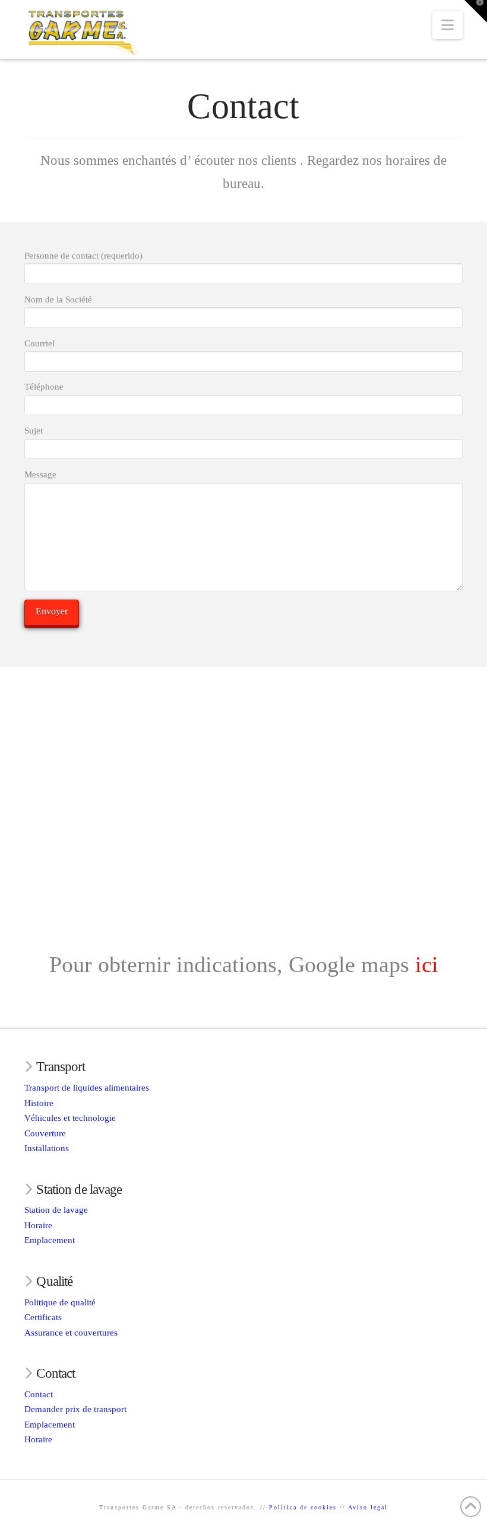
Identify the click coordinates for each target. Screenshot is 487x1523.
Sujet (33, 430)
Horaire (38, 1225)
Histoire (38, 1103)
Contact (38, 1394)
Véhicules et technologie (70, 1118)
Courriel (39, 343)
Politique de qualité (60, 1302)
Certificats (43, 1317)
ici (426, 964)
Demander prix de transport (75, 1409)
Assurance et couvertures (71, 1332)
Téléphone (44, 386)
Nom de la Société (58, 299)
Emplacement (49, 1240)
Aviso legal (368, 1507)
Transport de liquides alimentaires (86, 1087)
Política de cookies (303, 1507)
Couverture (45, 1133)
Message (40, 474)
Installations (46, 1148)
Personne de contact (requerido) (83, 255)
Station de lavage (56, 1210)
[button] (447, 25)
